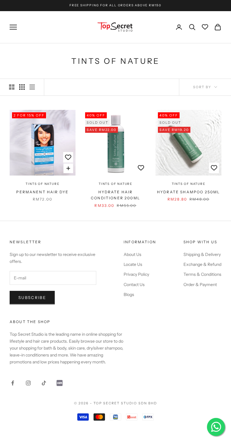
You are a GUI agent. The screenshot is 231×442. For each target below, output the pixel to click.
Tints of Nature (42, 184)
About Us (132, 254)
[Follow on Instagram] (28, 383)
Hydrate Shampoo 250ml (188, 192)
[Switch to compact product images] (32, 87)
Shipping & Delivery (202, 254)
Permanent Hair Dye (42, 192)
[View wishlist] (205, 27)
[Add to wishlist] (68, 157)
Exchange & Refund (202, 264)
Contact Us (134, 284)
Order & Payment (200, 284)
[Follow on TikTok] (44, 383)
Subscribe (32, 297)
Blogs (129, 294)
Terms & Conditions (202, 274)
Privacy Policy (136, 274)
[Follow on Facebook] (13, 383)
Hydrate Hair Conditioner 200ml (115, 195)
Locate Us (133, 264)
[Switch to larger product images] (11, 87)
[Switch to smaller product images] (22, 87)
